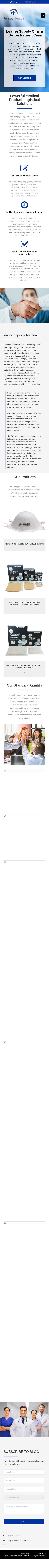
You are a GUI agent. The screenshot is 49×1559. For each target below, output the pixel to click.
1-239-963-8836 (13, 1535)
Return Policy (24, 1554)
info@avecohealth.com (16, 1540)
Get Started (24, 66)
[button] (7, 54)
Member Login (30, 2)
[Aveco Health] (13, 10)
